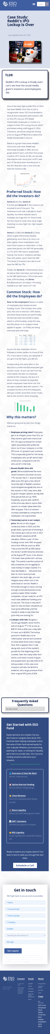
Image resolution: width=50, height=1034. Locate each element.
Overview (40, 990)
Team (39, 992)
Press (29, 999)
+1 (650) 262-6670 (21, 984)
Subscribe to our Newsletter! (31, 995)
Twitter (30, 986)
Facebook (30, 988)
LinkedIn (30, 983)
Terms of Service (40, 987)
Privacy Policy (41, 983)
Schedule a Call (25, 865)
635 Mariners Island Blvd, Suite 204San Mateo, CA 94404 (21, 990)
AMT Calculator (41, 1002)
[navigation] (9, 4)
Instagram (31, 991)
